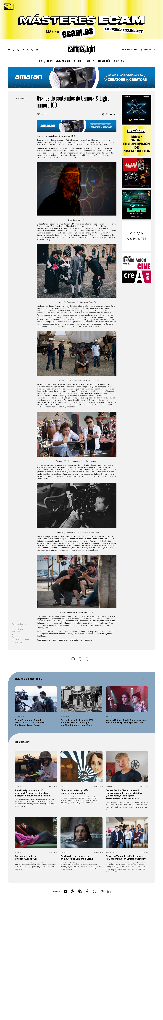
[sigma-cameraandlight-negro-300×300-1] (136, 236)
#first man (16, 634)
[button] (146, 678)
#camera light (18, 627)
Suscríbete (41, 640)
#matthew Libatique (20, 640)
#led (13, 637)
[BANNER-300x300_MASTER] (136, 173)
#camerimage (17, 629)
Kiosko (136, 49)
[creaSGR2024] (136, 268)
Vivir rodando (63, 61)
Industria (118, 61)
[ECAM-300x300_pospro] (136, 141)
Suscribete (126, 49)
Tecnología (104, 61)
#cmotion (16, 632)
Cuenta (145, 49)
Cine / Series (46, 61)
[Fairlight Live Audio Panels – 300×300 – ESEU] (136, 204)
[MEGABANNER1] (81, 19)
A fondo (78, 61)
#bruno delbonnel (19, 624)
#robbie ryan (17, 642)
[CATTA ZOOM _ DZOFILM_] (136, 110)
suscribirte (83, 144)
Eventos (90, 61)
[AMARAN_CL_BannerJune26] (81, 77)
